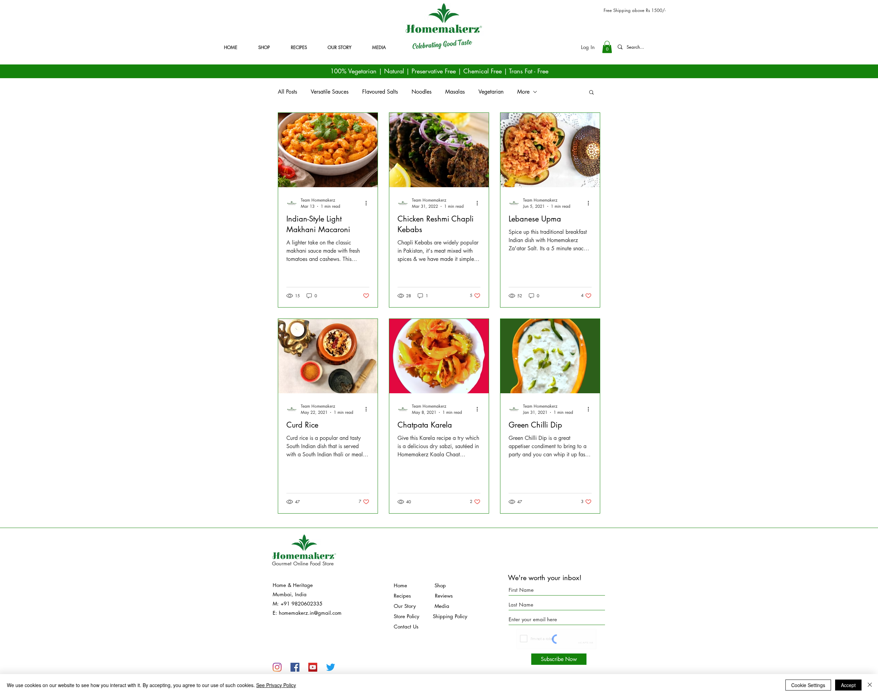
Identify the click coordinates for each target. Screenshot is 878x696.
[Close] (870, 685)
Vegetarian (490, 91)
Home (414, 585)
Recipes (402, 595)
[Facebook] (294, 667)
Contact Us (406, 626)
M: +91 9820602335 (297, 603)
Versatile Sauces (329, 91)
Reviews (444, 595)
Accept (848, 685)
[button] (607, 47)
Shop (440, 585)
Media (433, 606)
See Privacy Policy (276, 685)
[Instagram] (277, 667)
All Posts (287, 91)
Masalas (455, 91)
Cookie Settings (808, 685)
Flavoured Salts (380, 91)
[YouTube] (312, 667)
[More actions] (368, 203)
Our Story (405, 606)
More (523, 91)
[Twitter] (330, 667)
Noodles (421, 91)
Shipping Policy (450, 616)
